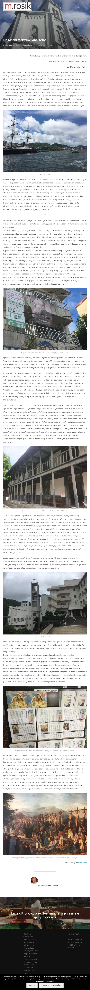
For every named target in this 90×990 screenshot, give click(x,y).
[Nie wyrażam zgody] (87, 982)
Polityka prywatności (51, 985)
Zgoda (32, 985)
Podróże (28, 45)
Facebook (82, 863)
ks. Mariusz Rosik (13, 45)
